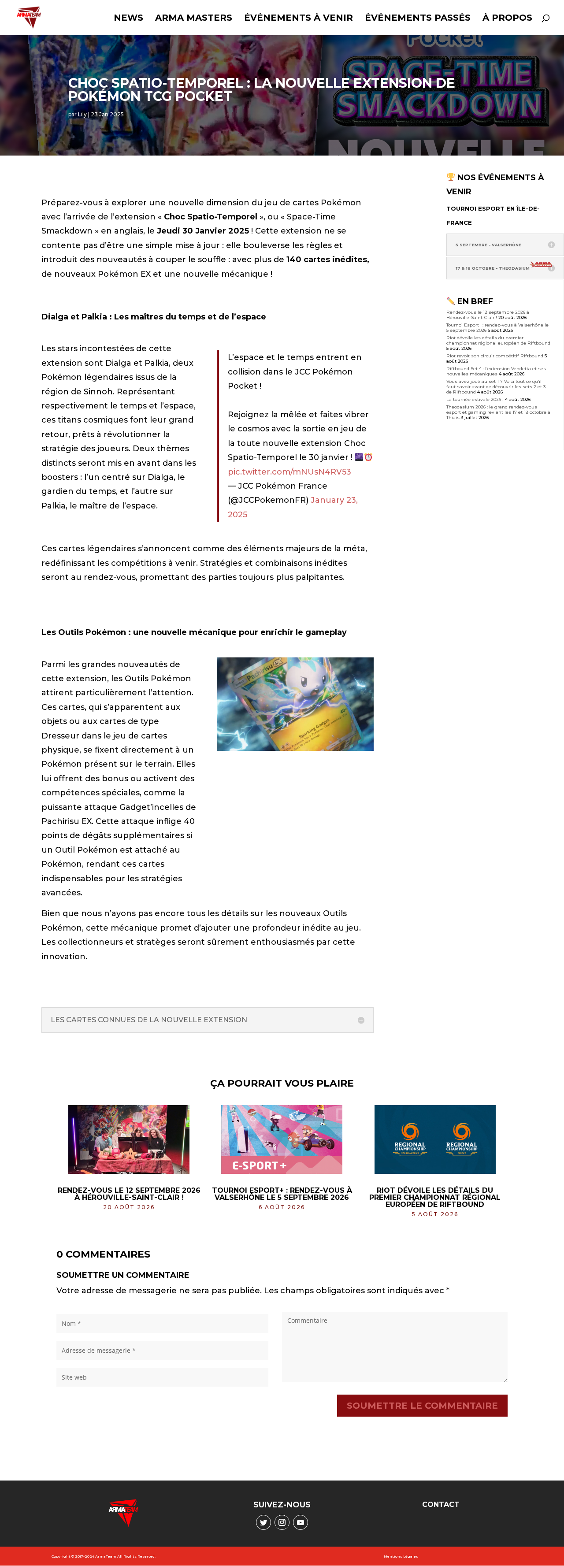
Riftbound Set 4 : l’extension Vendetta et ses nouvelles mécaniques (496, 371)
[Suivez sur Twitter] (263, 1522)
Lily (82, 114)
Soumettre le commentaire (422, 1405)
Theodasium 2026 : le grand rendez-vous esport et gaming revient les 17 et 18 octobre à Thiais (498, 412)
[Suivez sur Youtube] (300, 1522)
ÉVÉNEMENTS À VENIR (298, 19)
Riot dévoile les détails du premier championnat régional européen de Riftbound (498, 340)
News (128, 19)
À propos (507, 19)
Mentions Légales (401, 1556)
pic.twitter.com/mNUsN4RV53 (289, 472)
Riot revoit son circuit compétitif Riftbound (494, 356)
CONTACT (441, 1504)
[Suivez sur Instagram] (282, 1522)
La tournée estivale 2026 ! (475, 399)
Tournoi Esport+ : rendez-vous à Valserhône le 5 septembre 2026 (282, 1194)
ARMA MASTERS (193, 19)
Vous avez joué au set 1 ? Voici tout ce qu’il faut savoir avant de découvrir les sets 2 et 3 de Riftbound (495, 387)
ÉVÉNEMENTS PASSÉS (418, 19)
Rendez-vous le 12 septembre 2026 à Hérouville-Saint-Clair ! (487, 314)
